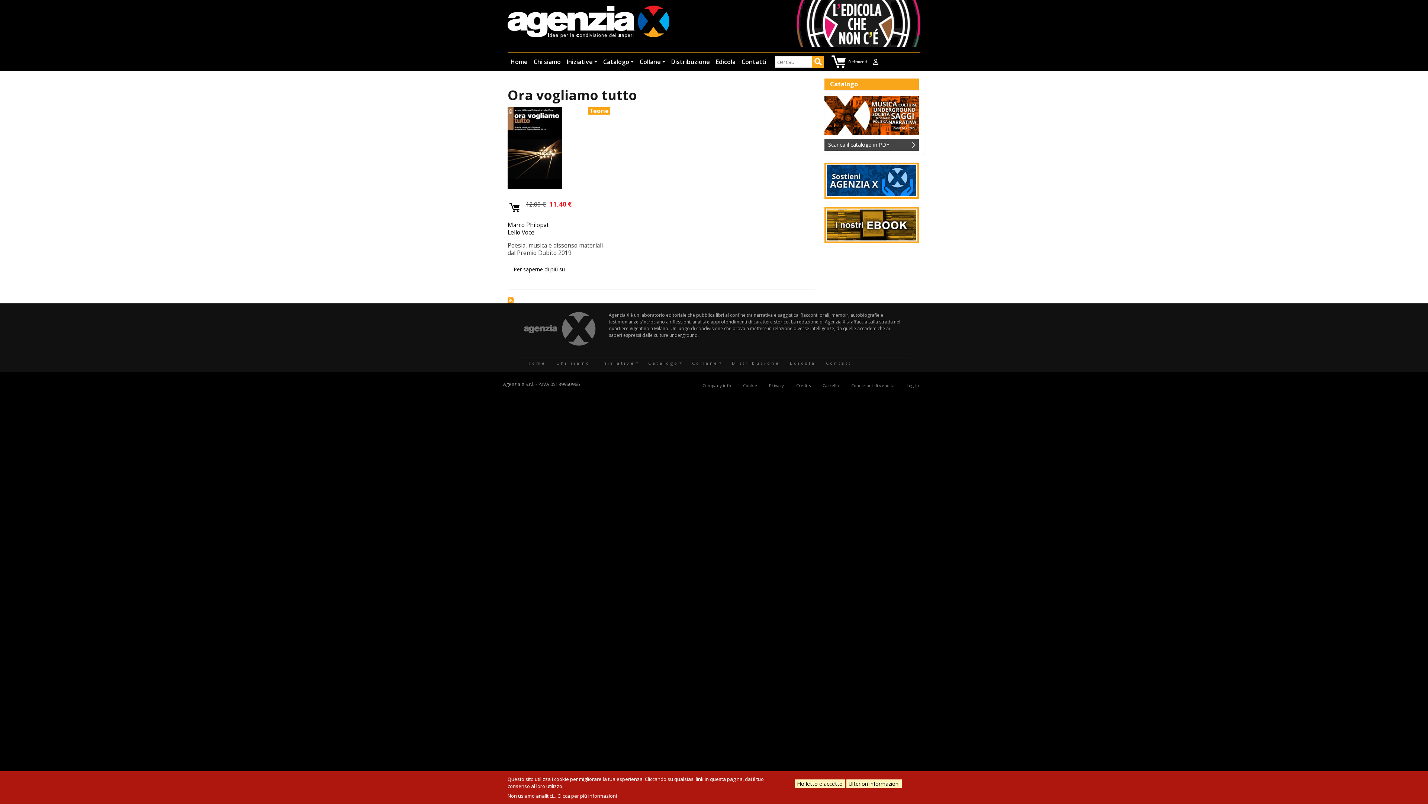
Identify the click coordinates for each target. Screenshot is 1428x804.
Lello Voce (521, 232)
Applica (818, 63)
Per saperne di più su (539, 269)
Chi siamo (547, 62)
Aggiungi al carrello (515, 208)
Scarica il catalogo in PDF (858, 144)
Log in (913, 385)
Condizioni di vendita (873, 385)
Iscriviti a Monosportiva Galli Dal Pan (511, 300)
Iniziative (580, 62)
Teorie (599, 111)
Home (519, 62)
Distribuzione (690, 62)
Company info (716, 385)
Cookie (750, 385)
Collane (650, 62)
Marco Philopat (528, 225)
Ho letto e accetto (820, 783)
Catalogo (616, 62)
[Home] (588, 22)
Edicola (726, 62)
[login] (875, 61)
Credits (803, 385)
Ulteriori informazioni (874, 783)
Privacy (776, 385)
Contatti (754, 62)
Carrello (831, 385)
